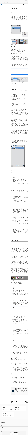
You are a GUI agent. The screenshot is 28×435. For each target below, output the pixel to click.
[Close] (24, 432)
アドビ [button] (2, 427)
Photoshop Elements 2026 (4, 2)
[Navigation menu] (1, 1)
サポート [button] (2, 425)
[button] (23, 1)
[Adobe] (3, 1)
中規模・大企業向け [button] (3, 422)
